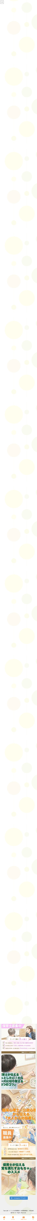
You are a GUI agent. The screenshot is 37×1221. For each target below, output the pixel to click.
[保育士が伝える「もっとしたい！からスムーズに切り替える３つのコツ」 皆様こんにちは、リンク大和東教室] (18, 1071)
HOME (4, 1219)
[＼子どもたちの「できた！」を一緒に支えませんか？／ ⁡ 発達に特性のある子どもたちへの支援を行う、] (18, 1142)
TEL (33, 1219)
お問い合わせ (23, 1219)
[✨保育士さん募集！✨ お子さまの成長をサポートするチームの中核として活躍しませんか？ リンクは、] (18, 1036)
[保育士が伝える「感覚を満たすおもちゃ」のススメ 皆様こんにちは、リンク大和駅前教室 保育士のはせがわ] (18, 1178)
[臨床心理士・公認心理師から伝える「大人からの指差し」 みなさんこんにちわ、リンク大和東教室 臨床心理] (18, 1107)
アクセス (13, 1219)
